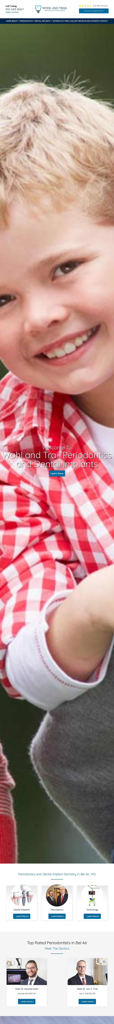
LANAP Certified (11, 12)
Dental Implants (42, 21)
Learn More (57, 473)
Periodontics (26, 21)
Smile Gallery (71, 21)
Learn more (26, 1001)
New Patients (93, 21)
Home (8, 21)
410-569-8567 (14, 9)
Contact (104, 21)
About (15, 21)
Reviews (82, 21)
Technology (58, 21)
